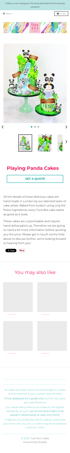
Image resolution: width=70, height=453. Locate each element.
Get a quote (35, 178)
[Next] (66, 127)
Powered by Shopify (35, 442)
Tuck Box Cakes (39, 438)
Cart (63, 13)
